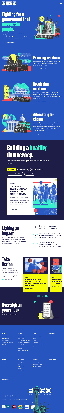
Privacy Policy (22, 402)
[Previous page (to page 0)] (38, 296)
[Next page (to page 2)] (46, 296)
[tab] (11, 169)
